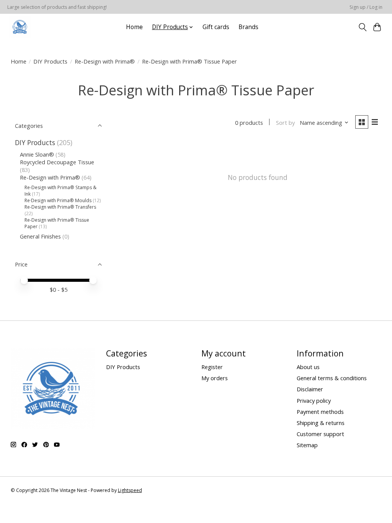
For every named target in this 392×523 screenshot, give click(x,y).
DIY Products (50, 61)
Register (212, 367)
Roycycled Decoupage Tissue (57, 162)
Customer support (320, 434)
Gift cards (216, 27)
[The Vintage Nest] (20, 27)
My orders (214, 378)
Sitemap (307, 445)
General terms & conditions (332, 378)
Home (134, 27)
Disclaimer (310, 389)
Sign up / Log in (366, 7)
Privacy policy (314, 400)
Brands (248, 27)
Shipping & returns (321, 423)
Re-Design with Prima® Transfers (60, 207)
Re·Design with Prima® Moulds (57, 200)
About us (308, 367)
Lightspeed (130, 490)
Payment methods (320, 411)
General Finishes (40, 236)
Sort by (285, 122)
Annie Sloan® (37, 154)
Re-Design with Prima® (105, 61)
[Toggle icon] (362, 27)
